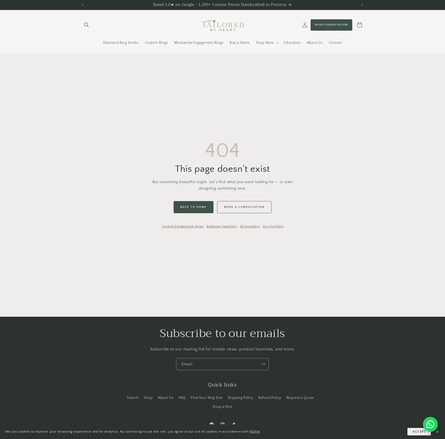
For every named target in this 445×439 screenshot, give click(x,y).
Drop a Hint (222, 407)
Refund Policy (269, 397)
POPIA (255, 431)
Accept (419, 431)
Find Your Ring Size (206, 397)
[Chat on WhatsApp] (430, 424)
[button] (86, 25)
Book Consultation (331, 24)
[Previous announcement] (82, 5)
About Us (166, 397)
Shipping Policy (240, 397)
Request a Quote (300, 397)
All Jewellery (250, 226)
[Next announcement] (362, 5)
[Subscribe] (263, 364)
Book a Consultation (244, 207)
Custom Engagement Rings (183, 226)
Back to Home (193, 207)
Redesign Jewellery (222, 226)
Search (133, 397)
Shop (148, 397)
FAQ (182, 397)
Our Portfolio (273, 226)
